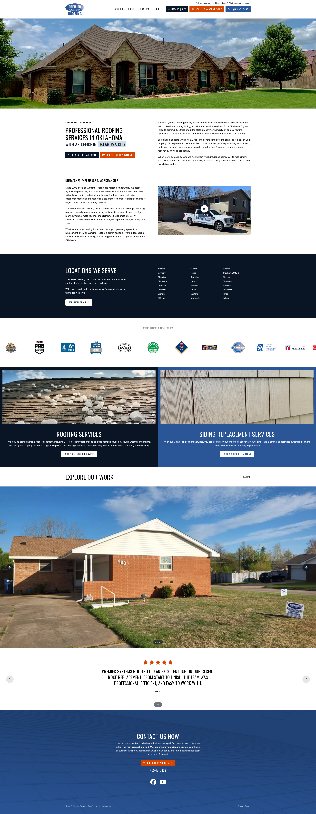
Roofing (119, 9)
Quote (178, 9)
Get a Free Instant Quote (83, 155)
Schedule (209, 9)
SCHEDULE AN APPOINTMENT (160, 763)
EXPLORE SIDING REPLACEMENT (237, 454)
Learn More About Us (78, 302)
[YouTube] (163, 782)
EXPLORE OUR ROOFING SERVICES (79, 454)
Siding (131, 9)
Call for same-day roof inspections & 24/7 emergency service (223, 3)
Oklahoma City (111, 144)
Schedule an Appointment (119, 155)
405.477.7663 (158, 770)
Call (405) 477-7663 (238, 9)
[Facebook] (153, 782)
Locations (144, 9)
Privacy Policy (244, 806)
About (157, 9)
